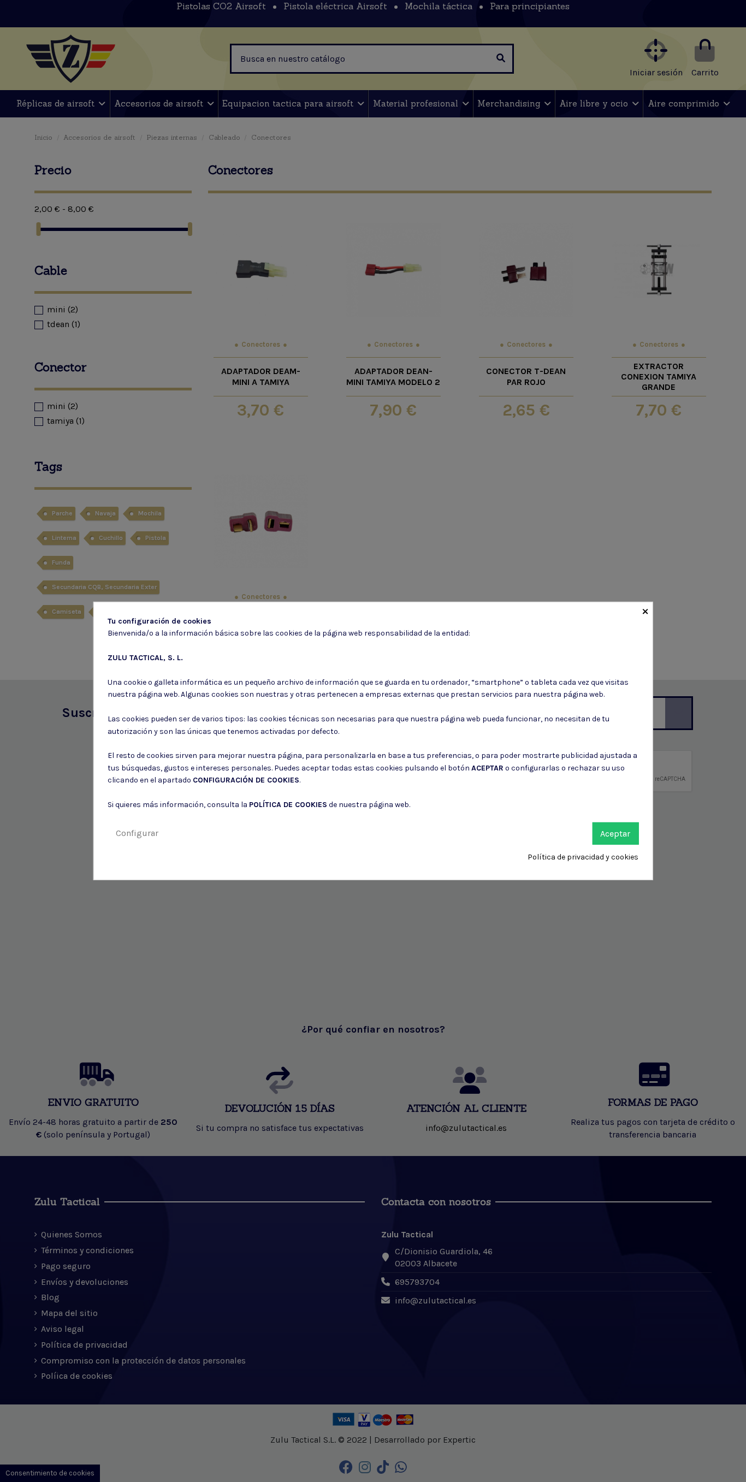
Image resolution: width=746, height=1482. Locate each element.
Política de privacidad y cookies (583, 857)
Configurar (137, 832)
